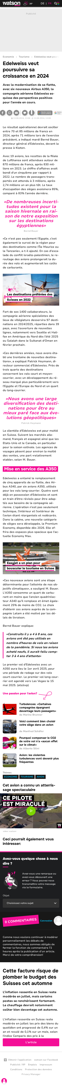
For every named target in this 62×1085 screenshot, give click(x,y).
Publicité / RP (17, 1064)
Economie (8, 57)
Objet (6, 895)
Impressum (46, 1064)
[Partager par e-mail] (16, 113)
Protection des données (38, 1069)
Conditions (16, 1069)
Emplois (32, 1064)
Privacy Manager (31, 1074)
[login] (4, 1081)
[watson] (12, 3)
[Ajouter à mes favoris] (31, 113)
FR (49, 3)
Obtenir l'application (19, 1059)
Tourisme (24, 57)
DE (42, 3)
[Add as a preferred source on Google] (45, 113)
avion (40, 776)
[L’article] (31, 1007)
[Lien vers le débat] (25, 113)
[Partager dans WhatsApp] (9, 113)
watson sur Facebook (46, 1059)
